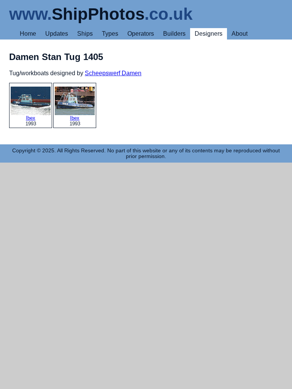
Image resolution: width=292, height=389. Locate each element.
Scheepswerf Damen (113, 73)
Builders (174, 33)
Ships (85, 33)
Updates (56, 33)
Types (110, 33)
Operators (140, 33)
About (240, 33)
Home (28, 33)
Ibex (30, 118)
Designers (208, 33)
